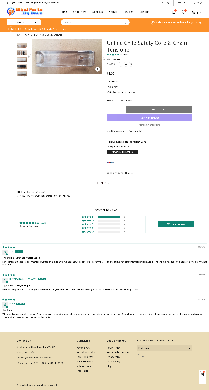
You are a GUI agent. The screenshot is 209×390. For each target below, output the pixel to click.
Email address (145, 348)
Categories (19, 22)
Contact (144, 11)
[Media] (97, 69)
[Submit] (124, 22)
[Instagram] (167, 3)
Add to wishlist (135, 130)
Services (128, 11)
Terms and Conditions (118, 352)
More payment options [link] (149, 124)
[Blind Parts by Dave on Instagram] (143, 356)
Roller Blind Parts (85, 356)
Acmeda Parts (84, 347)
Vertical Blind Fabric (86, 352)
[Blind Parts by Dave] (25, 12)
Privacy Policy (113, 356)
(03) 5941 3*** (15, 2)
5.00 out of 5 (41, 222)
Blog (109, 366)
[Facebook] (162, 3)
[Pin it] (131, 64)
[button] (29, 57)
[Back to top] (202, 380)
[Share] (121, 64)
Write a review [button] (176, 224)
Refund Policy (113, 361)
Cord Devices (127, 172)
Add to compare (116, 130)
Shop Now (79, 11)
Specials (97, 11)
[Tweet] (126, 64)
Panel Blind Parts (85, 361)
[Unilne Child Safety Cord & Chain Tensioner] (67, 56)
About (113, 11)
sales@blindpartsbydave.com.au (43, 2)
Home (63, 11)
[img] (8, 247)
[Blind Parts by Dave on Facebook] (138, 356)
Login (199, 2)
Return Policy (113, 347)
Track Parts (82, 370)
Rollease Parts (84, 366)
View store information (122, 152)
